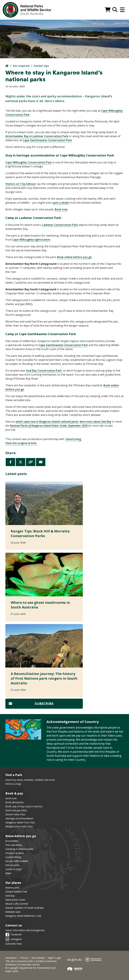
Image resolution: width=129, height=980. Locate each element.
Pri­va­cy (24, 958)
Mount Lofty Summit (16, 903)
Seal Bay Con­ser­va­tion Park (44, 370)
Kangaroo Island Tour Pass (20, 822)
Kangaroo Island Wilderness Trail (23, 915)
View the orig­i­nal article (21, 443)
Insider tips (41, 66)
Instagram (16, 939)
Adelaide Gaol (12, 911)
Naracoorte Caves (15, 899)
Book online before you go (74, 257)
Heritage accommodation (19, 818)
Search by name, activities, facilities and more (30, 779)
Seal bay (9, 895)
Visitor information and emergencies (25, 930)
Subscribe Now (13, 943)
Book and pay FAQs (16, 810)
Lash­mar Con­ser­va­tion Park (60, 225)
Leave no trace (13, 869)
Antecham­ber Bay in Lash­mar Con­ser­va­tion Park (36, 136)
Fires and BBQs (13, 845)
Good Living (73, 439)
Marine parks (12, 887)
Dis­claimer (11, 958)
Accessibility (11, 840)
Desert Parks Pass (15, 814)
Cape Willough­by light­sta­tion (31, 239)
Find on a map (13, 783)
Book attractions (14, 802)
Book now (61, 209)
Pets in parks (12, 865)
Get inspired (21, 66)
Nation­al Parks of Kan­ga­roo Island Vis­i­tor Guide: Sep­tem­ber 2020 (49, 425)
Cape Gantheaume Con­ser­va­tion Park (47, 140)
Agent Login (54, 958)
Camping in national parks (19, 849)
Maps (8, 873)
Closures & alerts (14, 853)
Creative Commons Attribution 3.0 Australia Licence (31, 963)
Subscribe (44, 703)
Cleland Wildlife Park (16, 891)
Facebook (16, 934)
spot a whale (60, 202)
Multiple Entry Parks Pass (19, 826)
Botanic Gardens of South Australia (24, 907)
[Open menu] (122, 10)
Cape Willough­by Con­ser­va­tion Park (28, 162)
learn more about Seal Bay (95, 421)
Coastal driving (13, 857)
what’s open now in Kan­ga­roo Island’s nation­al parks (47, 421)
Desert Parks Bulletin (16, 861)
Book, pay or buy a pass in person (23, 806)
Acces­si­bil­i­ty (38, 958)
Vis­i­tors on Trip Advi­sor (20, 184)
